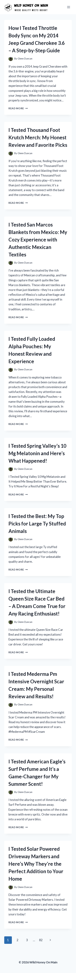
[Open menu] (68, 7)
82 (41, 940)
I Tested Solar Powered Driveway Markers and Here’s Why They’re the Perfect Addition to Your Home (35, 864)
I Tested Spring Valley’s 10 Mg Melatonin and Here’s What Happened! (37, 453)
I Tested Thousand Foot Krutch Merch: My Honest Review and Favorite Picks (37, 137)
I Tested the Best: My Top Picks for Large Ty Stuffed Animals (37, 523)
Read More (18, 108)
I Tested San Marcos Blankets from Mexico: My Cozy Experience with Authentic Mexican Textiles (37, 239)
